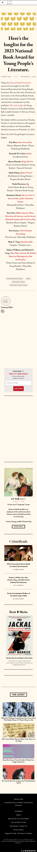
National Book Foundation (20, 83)
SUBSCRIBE (18, 388)
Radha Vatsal (19, 569)
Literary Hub (6, 76)
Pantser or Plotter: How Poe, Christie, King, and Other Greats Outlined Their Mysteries (18, 579)
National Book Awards (18, 282)
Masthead (18, 811)
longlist (28, 278)
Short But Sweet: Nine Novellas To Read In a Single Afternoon (18, 761)
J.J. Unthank (19, 585)
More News (18, 526)
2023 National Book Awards (15, 278)
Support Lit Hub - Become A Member (18, 833)
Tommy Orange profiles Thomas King (18, 521)
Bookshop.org (14, 841)
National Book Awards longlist (18, 285)
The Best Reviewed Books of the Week (19, 658)
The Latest (18, 694)
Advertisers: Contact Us (18, 826)
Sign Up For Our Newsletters (18, 818)
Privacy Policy (18, 829)
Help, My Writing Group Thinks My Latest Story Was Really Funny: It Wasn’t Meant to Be (18, 719)
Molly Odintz (19, 599)
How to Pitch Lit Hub (18, 822)
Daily (18, 499)
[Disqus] (18, 338)
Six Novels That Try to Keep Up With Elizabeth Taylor (18, 782)
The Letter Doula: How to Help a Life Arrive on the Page (18, 740)
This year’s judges (16, 105)
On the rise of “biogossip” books (18, 504)
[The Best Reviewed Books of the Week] (19, 636)
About (18, 815)
